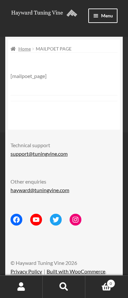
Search (64, 287)
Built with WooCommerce (76, 271)
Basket (98, 281)
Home (24, 48)
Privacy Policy (26, 271)
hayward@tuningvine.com (40, 190)
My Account (21, 287)
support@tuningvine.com (39, 153)
